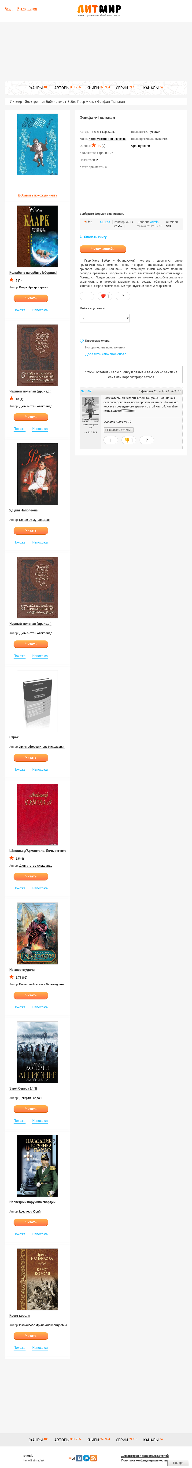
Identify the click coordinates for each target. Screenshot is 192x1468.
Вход (8, 9)
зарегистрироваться (138, 377)
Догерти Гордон (30, 1098)
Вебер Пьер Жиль (103, 131)
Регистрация (27, 9)
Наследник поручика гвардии (32, 1202)
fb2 (90, 222)
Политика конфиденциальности (144, 1460)
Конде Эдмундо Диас (34, 519)
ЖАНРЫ (36, 88)
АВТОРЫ (62, 88)
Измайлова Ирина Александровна (43, 1325)
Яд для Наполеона (23, 510)
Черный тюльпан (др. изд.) (30, 391)
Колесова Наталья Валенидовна (41, 984)
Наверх (178, 1462)
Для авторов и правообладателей (145, 1455)
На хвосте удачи (22, 970)
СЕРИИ (122, 88)
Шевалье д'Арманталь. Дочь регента (37, 851)
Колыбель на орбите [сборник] (33, 272)
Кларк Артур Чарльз (33, 287)
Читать (31, 298)
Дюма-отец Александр (35, 406)
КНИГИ (93, 88)
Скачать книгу (95, 237)
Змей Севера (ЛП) (23, 1088)
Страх (13, 737)
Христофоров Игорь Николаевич (42, 746)
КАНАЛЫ (151, 88)
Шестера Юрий (30, 1211)
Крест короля (19, 1315)
